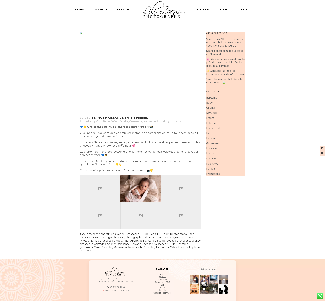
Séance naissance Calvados (125, 244)
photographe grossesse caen (175, 237)
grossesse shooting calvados (106, 233)
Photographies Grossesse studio (101, 240)
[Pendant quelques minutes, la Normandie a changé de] (223, 279)
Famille (124, 121)
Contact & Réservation (162, 293)
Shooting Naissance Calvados (163, 247)
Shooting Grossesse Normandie (122, 247)
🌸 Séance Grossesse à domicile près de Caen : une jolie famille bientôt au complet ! (225, 62)
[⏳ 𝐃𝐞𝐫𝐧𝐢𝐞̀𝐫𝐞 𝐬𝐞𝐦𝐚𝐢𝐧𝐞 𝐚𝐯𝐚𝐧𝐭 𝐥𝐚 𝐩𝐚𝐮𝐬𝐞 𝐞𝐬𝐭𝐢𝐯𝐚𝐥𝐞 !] (223, 289)
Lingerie (211, 153)
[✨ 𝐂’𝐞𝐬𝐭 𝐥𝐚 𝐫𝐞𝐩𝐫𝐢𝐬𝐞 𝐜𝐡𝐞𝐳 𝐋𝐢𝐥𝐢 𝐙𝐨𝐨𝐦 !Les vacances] (213, 279)
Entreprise (212, 123)
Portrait (161, 121)
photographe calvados (140, 237)
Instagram (211, 269)
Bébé (106, 121)
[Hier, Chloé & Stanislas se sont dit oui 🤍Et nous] (194, 279)
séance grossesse (178, 240)
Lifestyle (211, 148)
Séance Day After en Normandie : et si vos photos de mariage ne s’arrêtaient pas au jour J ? (225, 42)
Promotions (213, 173)
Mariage (211, 158)
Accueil (162, 274)
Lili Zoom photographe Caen (175, 233)
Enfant (115, 121)
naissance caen (89, 237)
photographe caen (112, 237)
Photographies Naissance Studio (145, 240)
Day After (211, 112)
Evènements (213, 128)
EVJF (209, 133)
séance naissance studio (160, 244)
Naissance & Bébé (162, 282)
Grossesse (135, 121)
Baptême (211, 97)
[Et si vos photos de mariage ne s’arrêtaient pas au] (204, 289)
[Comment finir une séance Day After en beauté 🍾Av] (213, 289)
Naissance (149, 121)
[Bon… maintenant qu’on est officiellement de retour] (204, 279)
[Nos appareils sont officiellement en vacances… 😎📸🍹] (194, 289)
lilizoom (174, 121)
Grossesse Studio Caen (141, 233)
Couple (210, 107)
